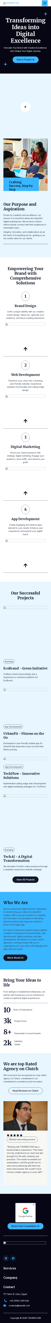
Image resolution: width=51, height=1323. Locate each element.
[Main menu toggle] (45, 3)
